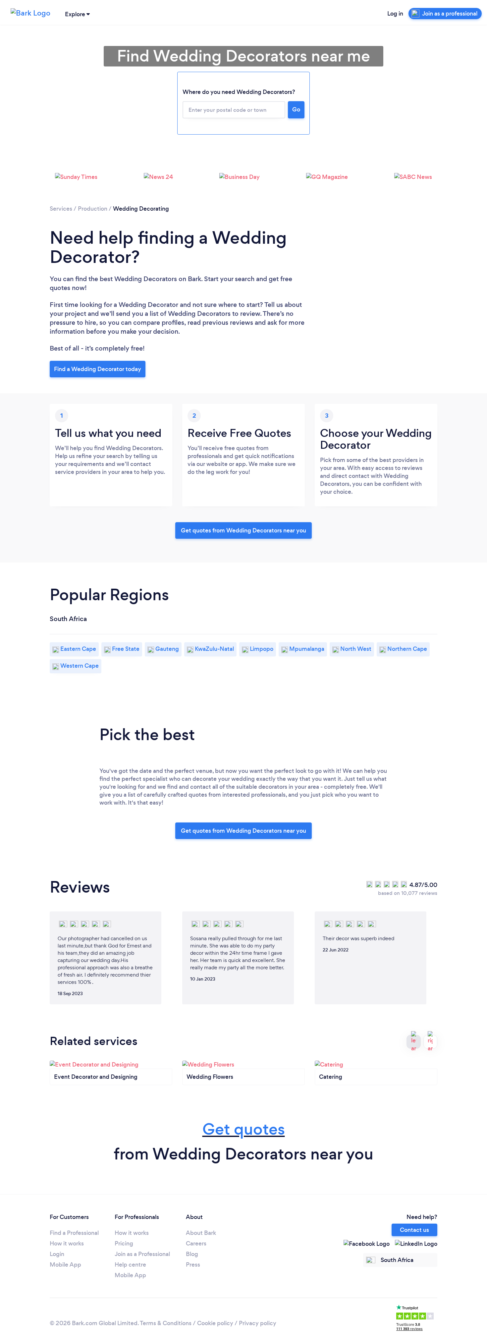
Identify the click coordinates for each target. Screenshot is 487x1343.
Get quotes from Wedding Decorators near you (243, 530)
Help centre (130, 1265)
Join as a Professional (142, 1254)
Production (92, 209)
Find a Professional (74, 1233)
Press (193, 1265)
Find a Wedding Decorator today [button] (97, 369)
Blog (192, 1254)
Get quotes (243, 1129)
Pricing (124, 1243)
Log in (395, 14)
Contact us (414, 1230)
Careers (196, 1243)
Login (57, 1254)
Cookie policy (215, 1323)
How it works (67, 1243)
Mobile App (65, 1265)
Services (61, 209)
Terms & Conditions (165, 1323)
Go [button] (296, 109)
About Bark (201, 1233)
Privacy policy (257, 1323)
